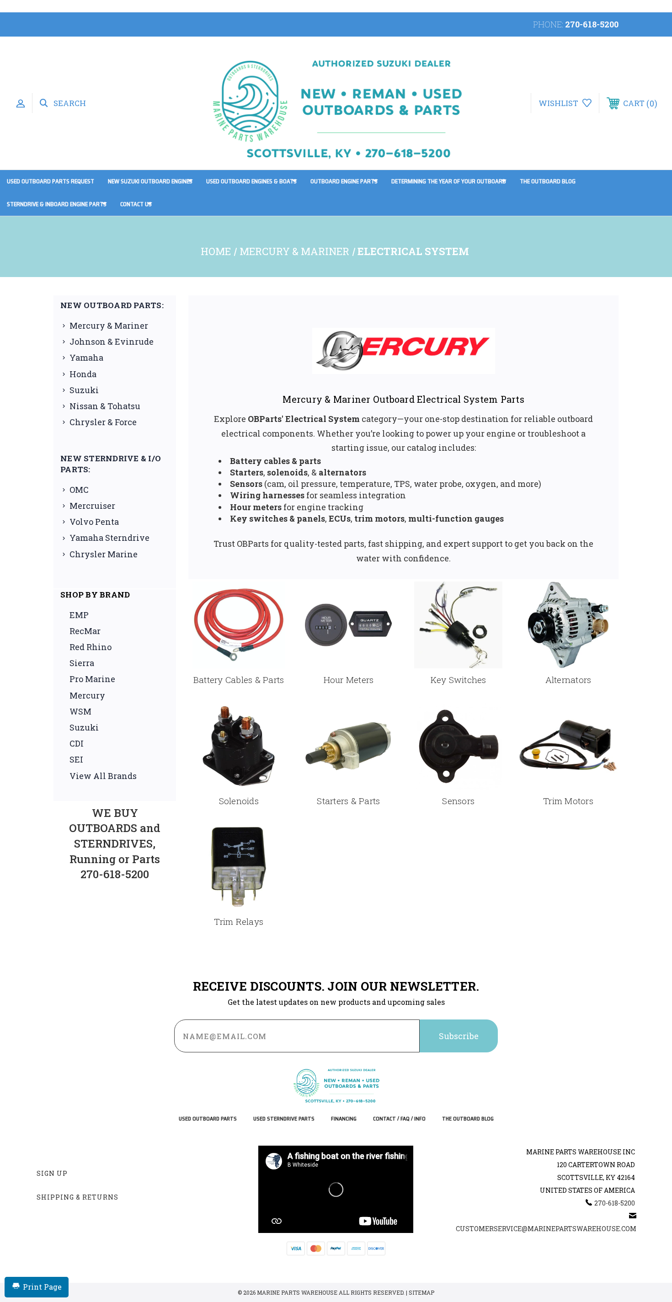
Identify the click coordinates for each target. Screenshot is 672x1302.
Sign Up (52, 1173)
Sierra (81, 662)
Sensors (458, 800)
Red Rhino (90, 646)
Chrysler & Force (103, 421)
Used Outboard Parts (208, 1119)
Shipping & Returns (77, 1197)
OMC (79, 489)
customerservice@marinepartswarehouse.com (546, 1228)
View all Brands (103, 775)
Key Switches (458, 679)
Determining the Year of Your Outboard (448, 181)
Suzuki (84, 389)
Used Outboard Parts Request (50, 181)
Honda (82, 373)
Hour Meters (349, 679)
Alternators (568, 679)
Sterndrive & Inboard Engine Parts (57, 204)
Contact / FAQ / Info (399, 1119)
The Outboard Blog (548, 181)
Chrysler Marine (103, 554)
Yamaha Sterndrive (109, 537)
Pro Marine (92, 678)
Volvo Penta (94, 521)
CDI (76, 743)
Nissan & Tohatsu (104, 405)
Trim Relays (238, 921)
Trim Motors (568, 800)
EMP (79, 614)
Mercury (87, 695)
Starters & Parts (348, 800)
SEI (76, 759)
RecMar (85, 630)
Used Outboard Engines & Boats (251, 181)
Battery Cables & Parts (238, 679)
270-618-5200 (592, 24)
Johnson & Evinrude (111, 341)
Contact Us (136, 204)
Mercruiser (92, 505)
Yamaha (86, 357)
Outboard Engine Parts (344, 181)
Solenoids (239, 800)
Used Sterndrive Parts (284, 1119)
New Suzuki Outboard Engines (150, 181)
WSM (80, 711)
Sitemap (421, 1292)
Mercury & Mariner (108, 325)
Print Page (42, 1286)
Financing (344, 1119)
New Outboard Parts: (112, 305)
